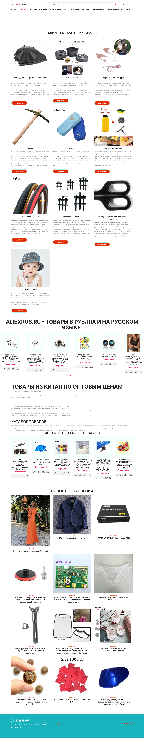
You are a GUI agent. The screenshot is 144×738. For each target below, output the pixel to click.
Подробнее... (10, 350)
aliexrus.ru (20, 720)
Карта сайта (56, 723)
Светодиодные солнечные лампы (118, 9)
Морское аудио (55, 9)
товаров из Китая (73, 411)
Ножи (66, 9)
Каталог (23, 9)
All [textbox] (48, 4)
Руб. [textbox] (131, 4)
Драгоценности (98, 9)
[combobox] (48, 4)
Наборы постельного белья (80, 9)
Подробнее (19, 103)
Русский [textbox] (125, 4)
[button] (70, 375)
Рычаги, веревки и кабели (39, 9)
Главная (14, 9)
